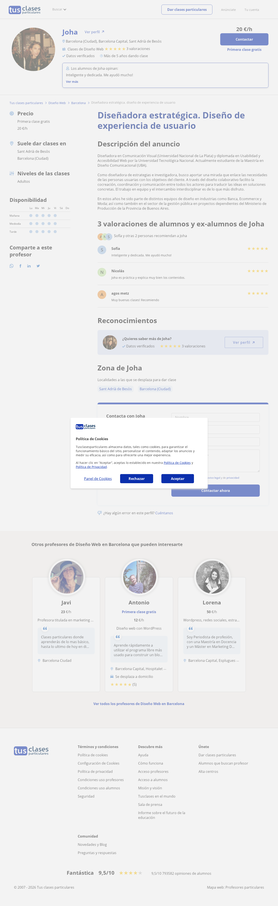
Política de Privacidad (91, 467)
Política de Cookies (177, 463)
